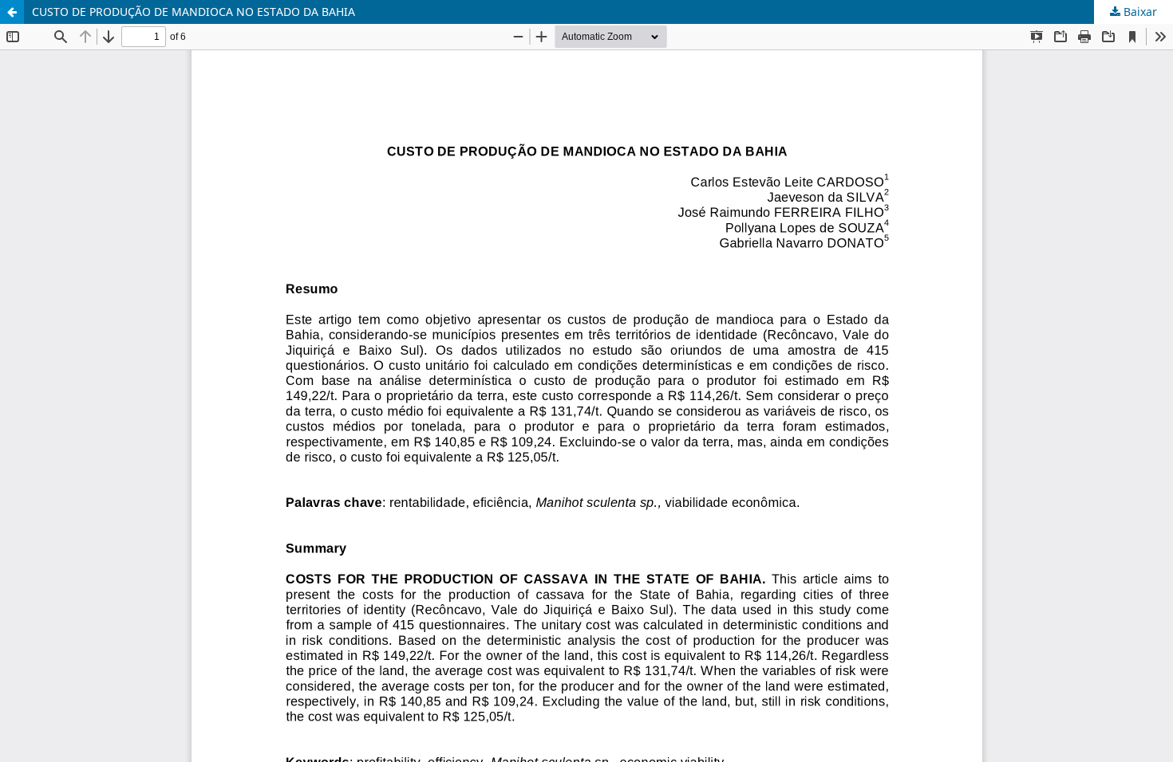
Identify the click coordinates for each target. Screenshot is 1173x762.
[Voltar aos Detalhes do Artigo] (12, 12)
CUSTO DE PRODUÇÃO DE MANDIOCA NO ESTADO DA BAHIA (193, 11)
